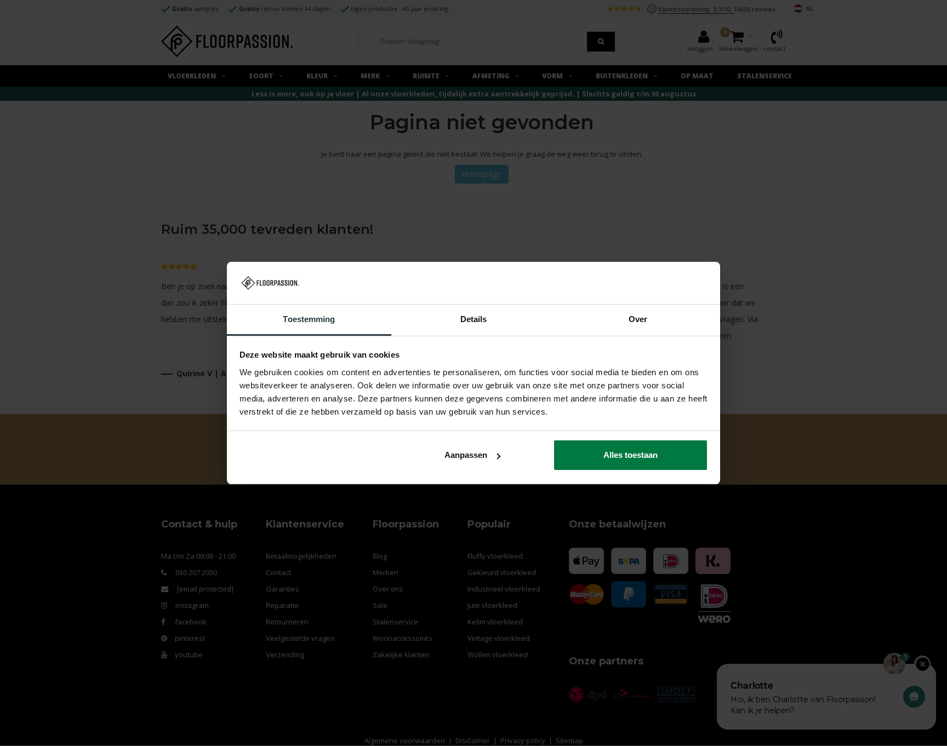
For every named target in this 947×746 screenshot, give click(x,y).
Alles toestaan (630, 455)
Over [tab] (638, 319)
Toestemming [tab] (309, 319)
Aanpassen (465, 455)
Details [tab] (473, 319)
